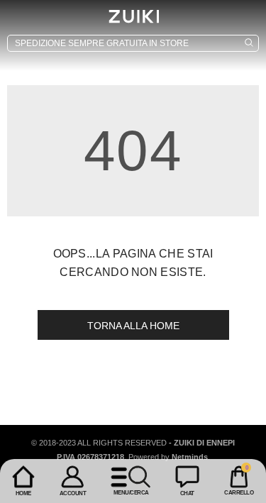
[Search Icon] (133, 43)
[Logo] (133, 16)
